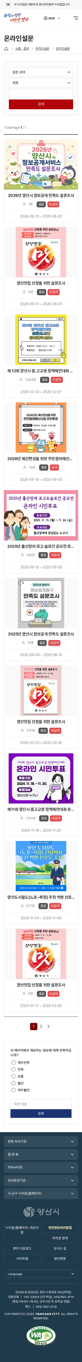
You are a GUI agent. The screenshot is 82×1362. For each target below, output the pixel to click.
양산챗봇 (60, 1259)
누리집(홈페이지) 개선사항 (21, 1230)
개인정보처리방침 (60, 1228)
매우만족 (24, 1063)
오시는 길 (60, 1248)
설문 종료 (41, 181)
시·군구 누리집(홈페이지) (25, 1193)
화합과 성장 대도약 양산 (18, 18)
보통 (21, 1076)
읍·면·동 (13, 1154)
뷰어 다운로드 (22, 1248)
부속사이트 (15, 1167)
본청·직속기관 (17, 1141)
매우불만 (24, 1090)
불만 (21, 1083)
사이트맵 (22, 1259)
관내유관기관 (17, 1180)
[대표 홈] (6, 48)
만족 (21, 1069)
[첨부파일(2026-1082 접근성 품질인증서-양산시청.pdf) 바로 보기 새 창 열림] (41, 1337)
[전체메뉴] (73, 18)
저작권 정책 (60, 1238)
